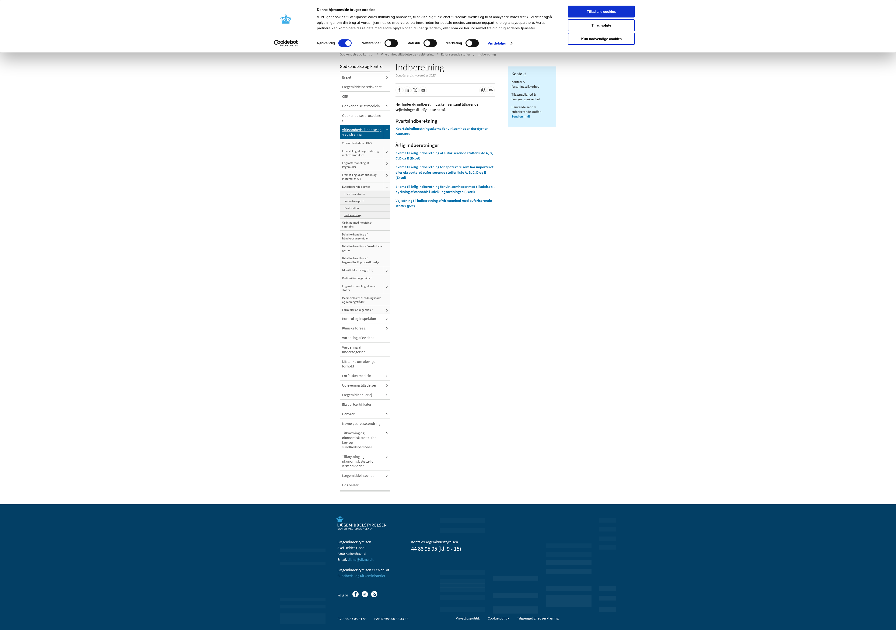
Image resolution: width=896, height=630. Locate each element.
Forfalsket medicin (356, 375)
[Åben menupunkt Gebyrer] (386, 414)
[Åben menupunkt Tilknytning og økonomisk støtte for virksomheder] (386, 456)
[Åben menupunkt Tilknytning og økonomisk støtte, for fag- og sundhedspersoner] (386, 433)
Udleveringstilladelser (359, 385)
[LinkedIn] (365, 596)
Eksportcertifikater (356, 404)
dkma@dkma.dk (361, 559)
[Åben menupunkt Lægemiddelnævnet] (386, 475)
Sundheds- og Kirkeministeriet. (361, 575)
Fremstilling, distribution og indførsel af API (359, 177)
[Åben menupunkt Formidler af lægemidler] (386, 310)
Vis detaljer (497, 43)
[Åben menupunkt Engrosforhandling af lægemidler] (386, 163)
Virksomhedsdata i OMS (357, 143)
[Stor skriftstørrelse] (483, 90)
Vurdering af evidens (358, 337)
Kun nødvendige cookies (601, 39)
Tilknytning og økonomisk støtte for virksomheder (358, 461)
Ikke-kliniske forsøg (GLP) (357, 270)
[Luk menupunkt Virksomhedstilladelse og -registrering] (386, 129)
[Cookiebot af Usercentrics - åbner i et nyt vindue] (286, 43)
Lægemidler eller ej (357, 394)
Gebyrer (348, 414)
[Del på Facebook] (399, 90)
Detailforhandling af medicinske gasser (362, 248)
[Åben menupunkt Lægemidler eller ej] (386, 394)
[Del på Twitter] (415, 90)
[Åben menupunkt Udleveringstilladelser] (386, 385)
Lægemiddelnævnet (358, 475)
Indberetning (487, 54)
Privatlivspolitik (468, 618)
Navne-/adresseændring (361, 423)
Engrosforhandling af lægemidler (355, 165)
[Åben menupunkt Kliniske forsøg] (386, 328)
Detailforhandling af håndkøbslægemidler (355, 236)
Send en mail (520, 116)
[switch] (391, 43)
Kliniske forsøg (353, 328)
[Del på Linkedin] (407, 90)
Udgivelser (350, 485)
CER (345, 96)
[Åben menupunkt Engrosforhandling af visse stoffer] (386, 286)
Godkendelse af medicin (361, 106)
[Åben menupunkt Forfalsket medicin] (386, 375)
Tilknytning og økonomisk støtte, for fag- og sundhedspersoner (359, 440)
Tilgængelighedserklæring (538, 618)
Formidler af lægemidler (357, 310)
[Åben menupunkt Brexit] (386, 77)
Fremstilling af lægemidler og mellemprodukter (360, 153)
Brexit (346, 77)
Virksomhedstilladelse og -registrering (407, 54)
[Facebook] (356, 596)
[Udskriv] (491, 90)
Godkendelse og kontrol (357, 54)
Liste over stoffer (354, 194)
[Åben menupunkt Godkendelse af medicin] (386, 106)
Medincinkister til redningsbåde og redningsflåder (361, 300)
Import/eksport (354, 201)
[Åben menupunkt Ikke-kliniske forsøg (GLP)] (386, 270)
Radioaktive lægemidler (357, 278)
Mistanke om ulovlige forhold (358, 363)
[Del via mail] (423, 90)
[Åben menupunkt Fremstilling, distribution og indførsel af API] (386, 175)
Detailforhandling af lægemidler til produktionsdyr (360, 260)
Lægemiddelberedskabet (362, 86)
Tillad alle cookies (601, 12)
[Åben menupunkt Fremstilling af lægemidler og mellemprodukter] (386, 151)
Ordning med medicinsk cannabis (357, 224)
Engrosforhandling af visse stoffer (359, 288)
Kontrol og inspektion (359, 318)
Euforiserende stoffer (455, 54)
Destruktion (351, 208)
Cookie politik (498, 618)
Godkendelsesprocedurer (361, 117)
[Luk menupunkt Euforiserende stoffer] (386, 187)
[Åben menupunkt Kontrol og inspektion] (386, 318)
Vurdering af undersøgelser (353, 349)
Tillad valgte (601, 25)
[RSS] (374, 596)
